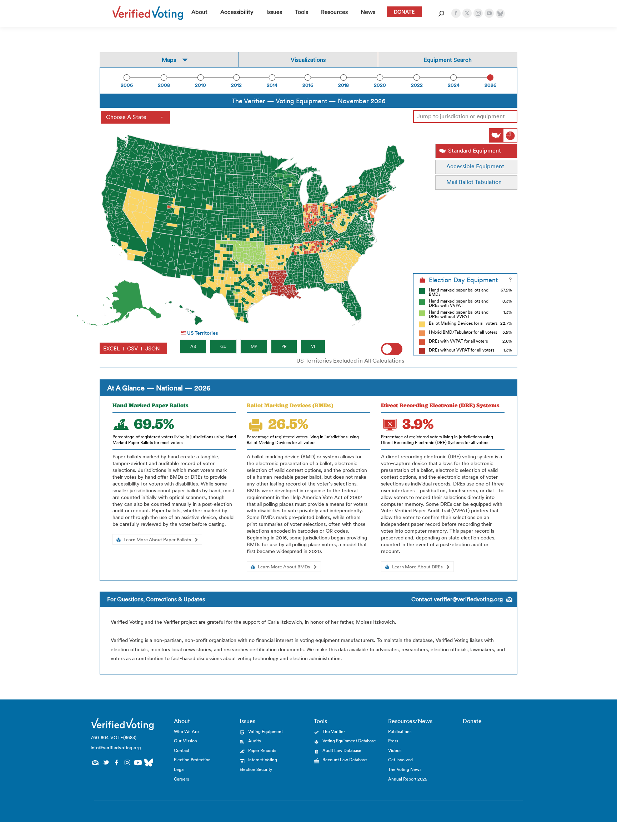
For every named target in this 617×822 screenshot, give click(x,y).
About (182, 720)
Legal (179, 769)
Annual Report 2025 (407, 779)
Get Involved (400, 759)
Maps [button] (169, 59)
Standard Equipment (474, 150)
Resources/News (410, 720)
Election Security (256, 769)
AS (193, 346)
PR (284, 346)
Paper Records (262, 750)
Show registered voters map (510, 135)
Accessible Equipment (475, 166)
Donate (472, 720)
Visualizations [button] (308, 59)
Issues (247, 720)
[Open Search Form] (441, 13)
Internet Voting (262, 759)
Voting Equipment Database (349, 740)
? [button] (510, 280)
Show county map (496, 135)
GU (223, 346)
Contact (181, 750)
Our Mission (185, 740)
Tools (320, 720)
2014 (272, 85)
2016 (307, 85)
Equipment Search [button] (448, 59)
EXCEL (111, 348)
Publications (399, 731)
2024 (454, 85)
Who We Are (186, 731)
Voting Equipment (265, 731)
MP (254, 346)
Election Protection (192, 759)
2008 (164, 85)
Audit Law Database (341, 750)
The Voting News (404, 769)
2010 (200, 85)
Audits (254, 740)
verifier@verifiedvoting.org (468, 599)
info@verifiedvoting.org (116, 747)
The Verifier (333, 731)
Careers (181, 779)
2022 (417, 85)
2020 (380, 85)
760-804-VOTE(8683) (113, 737)
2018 (343, 85)
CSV (132, 348)
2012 (236, 85)
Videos (394, 750)
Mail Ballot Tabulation (474, 181)
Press (393, 740)
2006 (127, 85)
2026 (490, 85)
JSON (152, 348)
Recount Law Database (344, 759)
